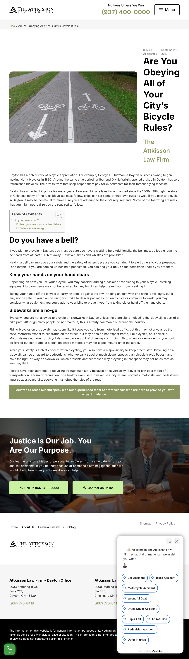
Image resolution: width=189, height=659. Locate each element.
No (88, 339)
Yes (100, 339)
